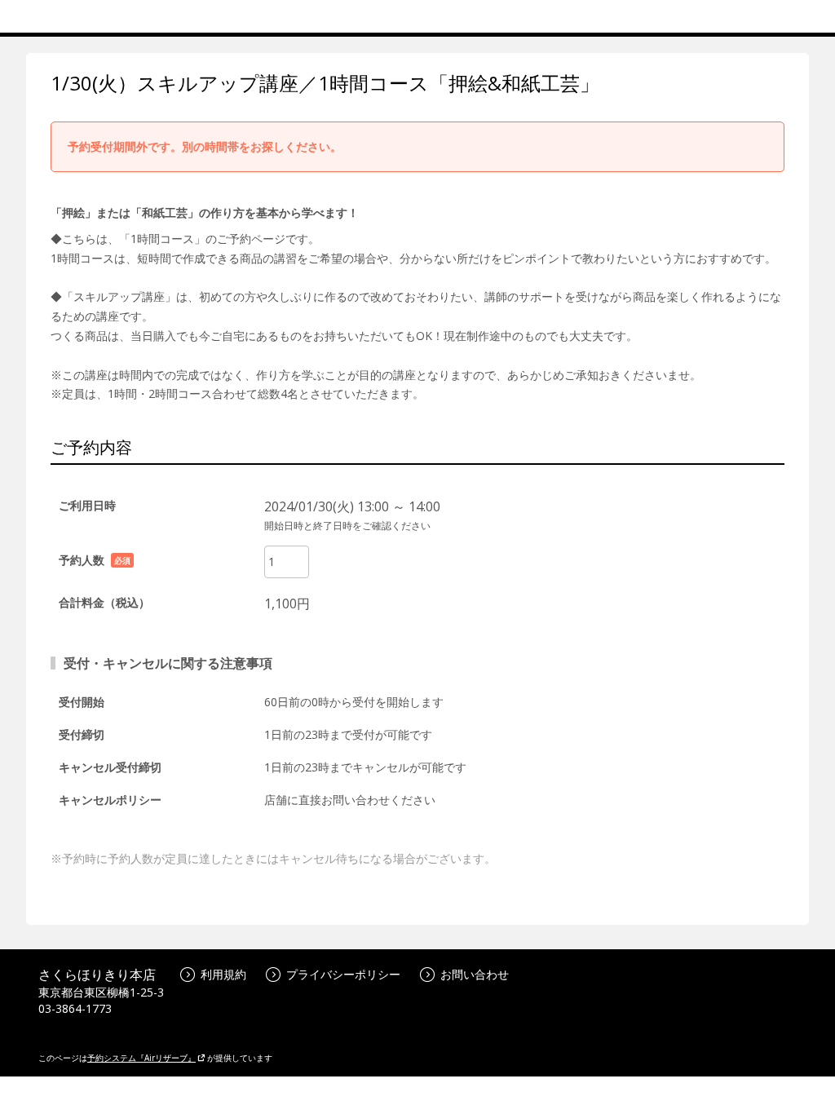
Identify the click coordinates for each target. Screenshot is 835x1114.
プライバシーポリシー (343, 974)
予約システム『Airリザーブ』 (141, 1057)
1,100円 (287, 603)
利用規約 (223, 974)
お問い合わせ (474, 974)
